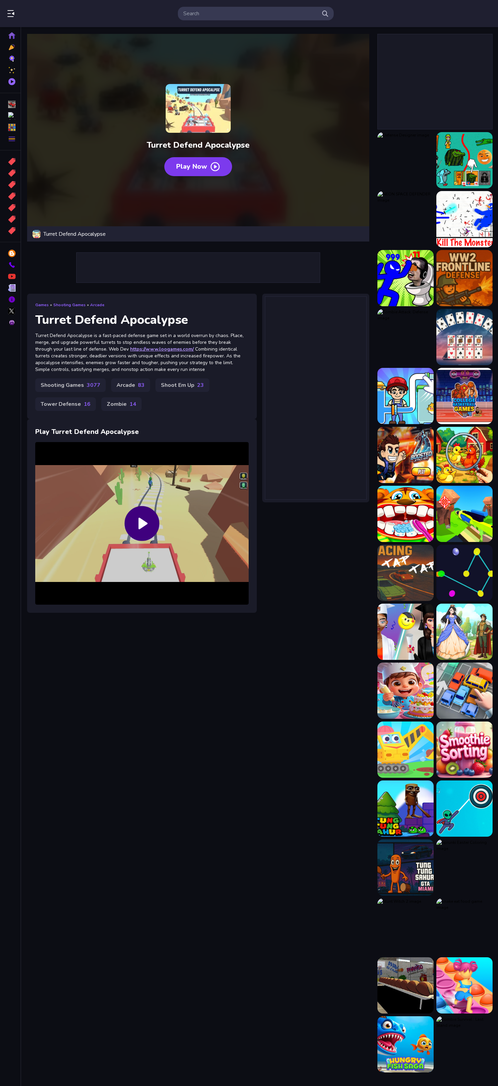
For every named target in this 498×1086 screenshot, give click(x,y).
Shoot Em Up (182, 385)
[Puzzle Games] (10, 127)
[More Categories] (10, 139)
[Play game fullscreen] (361, 234)
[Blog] (10, 253)
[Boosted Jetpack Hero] (405, 455)
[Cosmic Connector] (464, 573)
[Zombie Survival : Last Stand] (464, 1044)
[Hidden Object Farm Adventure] (464, 455)
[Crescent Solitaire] (464, 337)
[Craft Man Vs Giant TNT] (464, 514)
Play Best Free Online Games (43, 13)
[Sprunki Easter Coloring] (464, 867)
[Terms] (10, 288)
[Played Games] (10, 81)
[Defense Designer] (405, 160)
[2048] (10, 207)
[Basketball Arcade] (405, 985)
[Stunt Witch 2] (405, 926)
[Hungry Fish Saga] (405, 1044)
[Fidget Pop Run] (464, 985)
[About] (10, 299)
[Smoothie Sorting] (464, 750)
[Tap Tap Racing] (405, 573)
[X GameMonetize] (10, 311)
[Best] (10, 219)
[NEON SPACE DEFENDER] (405, 219)
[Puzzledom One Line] (405, 396)
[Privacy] (10, 322)
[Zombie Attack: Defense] (405, 337)
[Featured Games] (10, 70)
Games (42, 305)
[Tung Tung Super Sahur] (405, 808)
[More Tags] (10, 230)
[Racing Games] (10, 104)
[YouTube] (10, 276)
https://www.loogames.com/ (162, 349)
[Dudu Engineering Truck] (405, 750)
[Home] (10, 35)
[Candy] (10, 161)
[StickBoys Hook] (464, 808)
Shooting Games (69, 305)
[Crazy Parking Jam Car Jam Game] (464, 691)
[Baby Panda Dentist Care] (405, 514)
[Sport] (10, 173)
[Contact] (10, 265)
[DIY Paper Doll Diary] (464, 632)
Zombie (121, 404)
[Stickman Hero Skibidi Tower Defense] (405, 278)
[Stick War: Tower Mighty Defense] (464, 219)
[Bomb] (10, 184)
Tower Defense (65, 404)
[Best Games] (10, 58)
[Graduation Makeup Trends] (405, 632)
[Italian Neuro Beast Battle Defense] (464, 160)
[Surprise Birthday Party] (405, 691)
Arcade (97, 305)
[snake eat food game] (464, 926)
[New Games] (10, 47)
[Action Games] (10, 116)
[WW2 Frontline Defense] (464, 278)
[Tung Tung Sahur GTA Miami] (405, 867)
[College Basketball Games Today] (464, 396)
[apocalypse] (10, 196)
